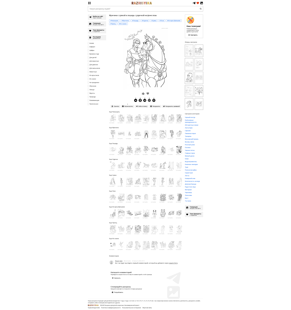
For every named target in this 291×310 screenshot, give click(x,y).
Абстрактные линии (191, 125)
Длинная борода (190, 184)
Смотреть (193, 35)
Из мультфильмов (118, 207)
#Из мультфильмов (173, 21)
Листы (187, 176)
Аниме (91, 43)
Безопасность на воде (192, 181)
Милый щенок (189, 156)
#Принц (113, 24)
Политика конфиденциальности (111, 307)
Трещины (188, 136)
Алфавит (92, 47)
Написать (117, 278)
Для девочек (93, 64)
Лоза (113, 191)
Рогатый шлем (190, 145)
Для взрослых (94, 61)
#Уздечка (145, 21)
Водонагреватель (191, 161)
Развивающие (94, 100)
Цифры (91, 50)
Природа (92, 97)
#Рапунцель (114, 21)
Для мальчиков (94, 68)
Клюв (186, 159)
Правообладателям (94, 307)
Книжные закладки (191, 164)
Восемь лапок (189, 142)
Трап (186, 167)
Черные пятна (189, 150)
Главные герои (190, 153)
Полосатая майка (191, 170)
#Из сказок (123, 24)
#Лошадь (135, 21)
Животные (93, 72)
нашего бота (173, 263)
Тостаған (188, 201)
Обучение (92, 86)
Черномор (188, 192)
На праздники (94, 82)
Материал (188, 190)
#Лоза (162, 21)
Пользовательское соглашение (131, 307)
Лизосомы (188, 195)
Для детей (92, 57)
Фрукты (92, 93)
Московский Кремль (191, 139)
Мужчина (115, 127)
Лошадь (115, 143)
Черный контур (190, 117)
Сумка (114, 175)
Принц (114, 223)
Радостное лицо (190, 187)
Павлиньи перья (190, 133)
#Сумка (153, 21)
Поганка (187, 147)
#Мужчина (125, 21)
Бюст (186, 198)
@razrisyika (127, 261)
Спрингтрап (189, 173)
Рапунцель (116, 112)
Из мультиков (94, 75)
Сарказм (188, 131)
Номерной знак (190, 178)
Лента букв (188, 128)
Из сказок (92, 79)
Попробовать (118, 292)
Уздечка (115, 159)
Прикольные (93, 104)
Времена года (94, 54)
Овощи (91, 89)
